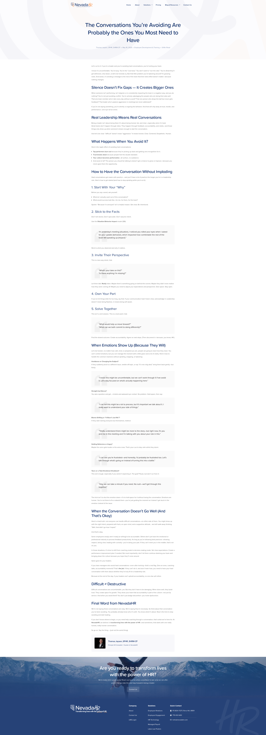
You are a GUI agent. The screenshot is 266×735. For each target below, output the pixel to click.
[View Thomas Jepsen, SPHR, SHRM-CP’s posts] (100, 643)
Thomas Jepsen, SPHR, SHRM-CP (108, 47)
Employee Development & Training (147, 47)
